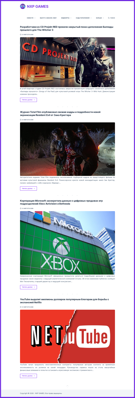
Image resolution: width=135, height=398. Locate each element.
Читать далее (29, 100)
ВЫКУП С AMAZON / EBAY (48, 18)
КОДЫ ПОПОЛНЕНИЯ (82, 18)
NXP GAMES (37, 6)
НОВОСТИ (30, 18)
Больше (99, 18)
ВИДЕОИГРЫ (65, 18)
